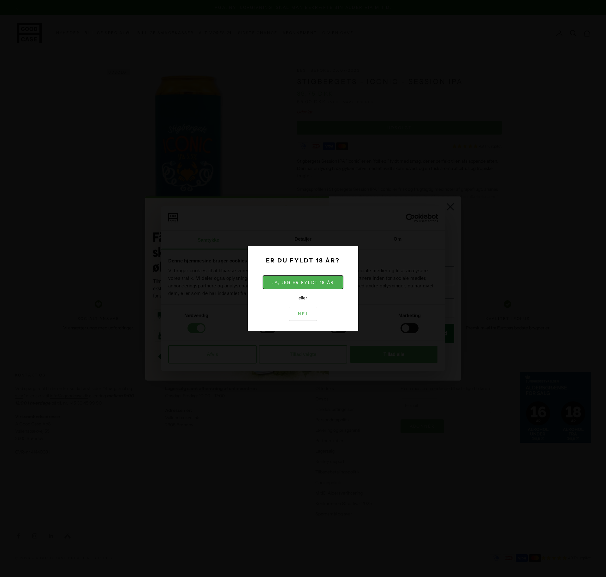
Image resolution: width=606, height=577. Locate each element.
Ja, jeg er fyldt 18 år (303, 282)
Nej (303, 313)
